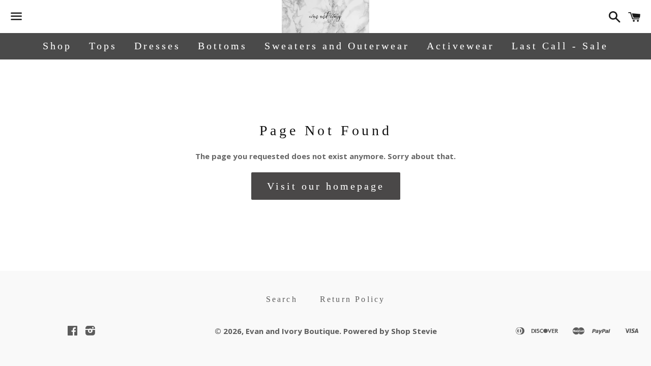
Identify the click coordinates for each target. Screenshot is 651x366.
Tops (103, 45)
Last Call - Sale (560, 45)
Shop (57, 45)
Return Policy (353, 299)
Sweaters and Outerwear (336, 45)
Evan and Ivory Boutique (292, 331)
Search (282, 299)
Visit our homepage (325, 186)
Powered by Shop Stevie (390, 331)
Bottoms (222, 45)
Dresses (157, 45)
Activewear (460, 45)
